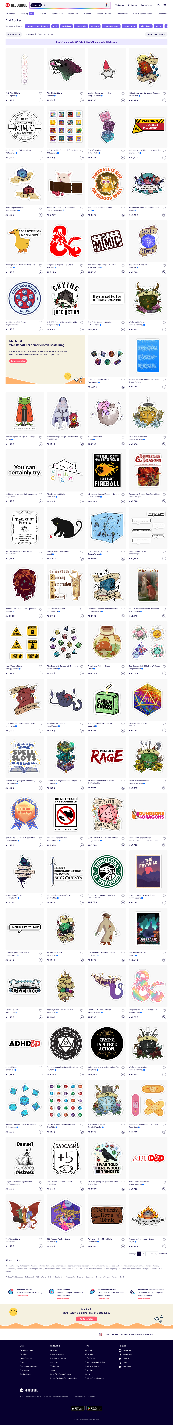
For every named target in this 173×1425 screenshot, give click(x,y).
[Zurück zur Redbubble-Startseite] (16, 5)
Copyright (89, 1370)
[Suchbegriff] (107, 5)
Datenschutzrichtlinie (33, 1396)
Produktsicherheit (92, 1366)
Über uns (54, 1350)
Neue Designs (26, 1358)
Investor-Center (57, 1354)
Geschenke (162, 13)
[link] (37, 26)
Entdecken (10, 13)
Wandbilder (73, 13)
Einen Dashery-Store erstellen (63, 1378)
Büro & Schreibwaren (142, 13)
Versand (88, 1350)
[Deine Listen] (158, 5)
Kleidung (27, 13)
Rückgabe (89, 1354)
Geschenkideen (26, 1350)
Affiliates (54, 1362)
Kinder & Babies (104, 13)
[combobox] (70, 5)
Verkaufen (54, 1366)
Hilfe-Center (90, 1358)
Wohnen (87, 13)
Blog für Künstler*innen (60, 1374)
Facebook (127, 1354)
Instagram (127, 1350)
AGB (21, 1396)
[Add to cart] (40, 100)
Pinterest (127, 1366)
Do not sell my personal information (56, 1396)
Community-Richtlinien (95, 1362)
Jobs (52, 1370)
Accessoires (122, 13)
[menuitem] (10, 13)
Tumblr (126, 1362)
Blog (22, 1362)
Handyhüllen (57, 13)
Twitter (126, 1358)
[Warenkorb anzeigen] (164, 5)
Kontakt (88, 1374)
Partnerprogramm (58, 1358)
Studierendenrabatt (28, 1366)
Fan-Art (23, 1354)
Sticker (43, 13)
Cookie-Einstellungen (94, 1378)
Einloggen (24, 1370)
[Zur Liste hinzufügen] (40, 94)
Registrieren (25, 1374)
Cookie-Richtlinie (78, 1396)
